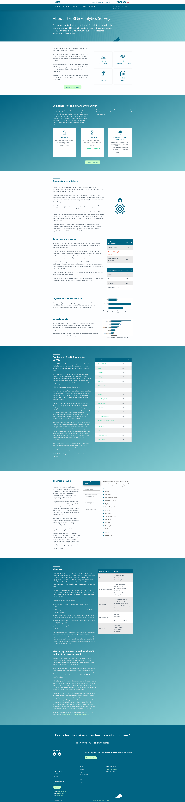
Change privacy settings (111, 769)
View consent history (110, 771)
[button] (124, 2)
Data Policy (98, 800)
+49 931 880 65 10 (61, 791)
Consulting (74, 6)
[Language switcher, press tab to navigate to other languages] (129, 2)
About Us (91, 6)
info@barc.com (60, 793)
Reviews (65, 6)
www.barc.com (59, 795)
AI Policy (107, 800)
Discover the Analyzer (91, 149)
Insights (56, 6)
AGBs (103, 800)
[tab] (91, 483)
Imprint (94, 800)
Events (84, 6)
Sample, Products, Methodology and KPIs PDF (75, 714)
